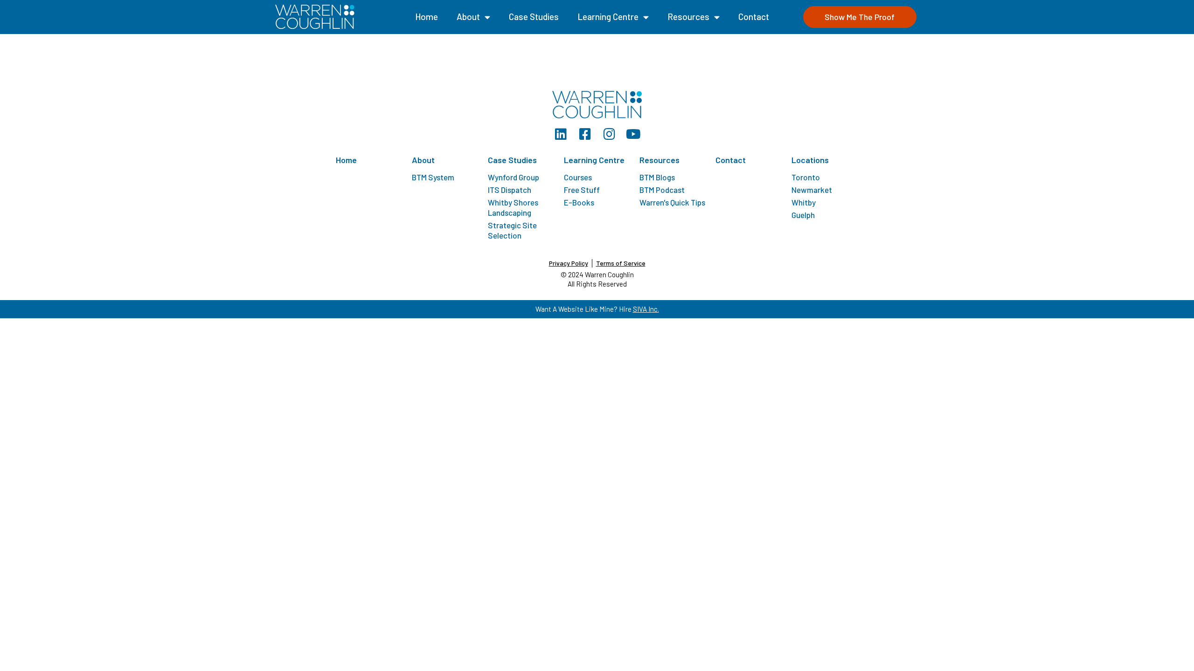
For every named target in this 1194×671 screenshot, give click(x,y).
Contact (753, 16)
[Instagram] (609, 134)
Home (426, 16)
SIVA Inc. (646, 309)
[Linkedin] (560, 134)
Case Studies (534, 16)
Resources (688, 16)
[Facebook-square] (584, 134)
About (468, 16)
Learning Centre (608, 16)
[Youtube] (633, 134)
